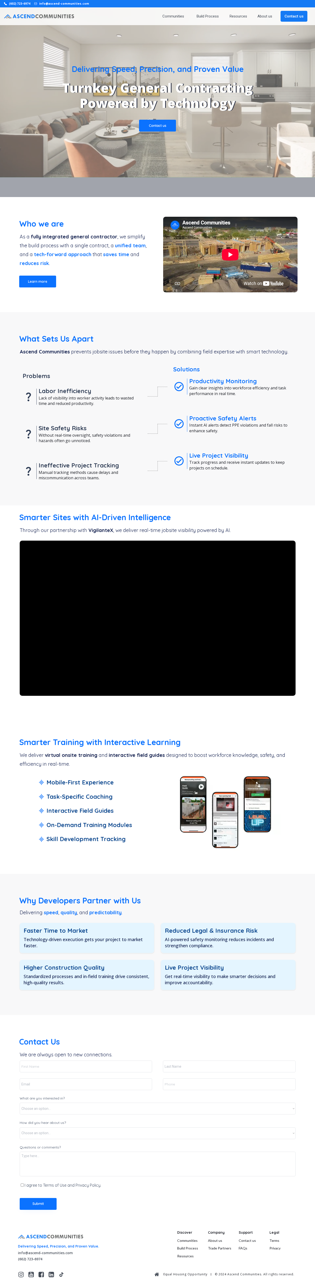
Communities (173, 16)
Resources (238, 16)
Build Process (208, 16)
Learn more (37, 281)
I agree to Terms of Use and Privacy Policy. (63, 1185)
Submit (38, 1203)
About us (264, 16)
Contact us (157, 125)
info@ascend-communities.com (45, 1252)
